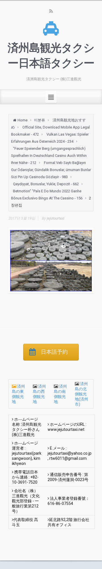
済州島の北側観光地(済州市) (81, 394)
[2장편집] (51, 260)
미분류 (39, 120)
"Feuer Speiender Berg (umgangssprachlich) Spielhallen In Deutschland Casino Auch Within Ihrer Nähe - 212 (49, 155)
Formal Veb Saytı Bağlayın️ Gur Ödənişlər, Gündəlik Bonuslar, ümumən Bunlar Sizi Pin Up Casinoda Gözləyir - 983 (51, 170)
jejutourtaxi (55, 218)
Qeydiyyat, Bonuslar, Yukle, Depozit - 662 (46, 184)
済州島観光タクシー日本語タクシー (51, 55)
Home (22, 120)
